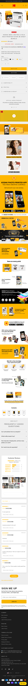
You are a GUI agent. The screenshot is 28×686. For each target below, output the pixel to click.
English (17, 672)
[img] (5, 506)
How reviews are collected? (7, 580)
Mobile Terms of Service (6, 637)
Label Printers (4, 628)
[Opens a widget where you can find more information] (23, 683)
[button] (4, 41)
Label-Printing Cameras (6, 619)
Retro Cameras (4, 615)
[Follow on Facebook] (2, 669)
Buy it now (14, 72)
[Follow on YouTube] (9, 669)
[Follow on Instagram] (5, 669)
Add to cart (14, 68)
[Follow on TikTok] (12, 669)
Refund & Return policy (6, 644)
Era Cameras (4, 617)
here (6, 652)
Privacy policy (4, 639)
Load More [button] (14, 576)
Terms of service (4, 635)
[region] (14, 100)
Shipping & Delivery (5, 642)
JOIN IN (14, 601)
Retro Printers (4, 626)
